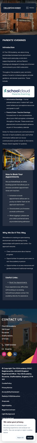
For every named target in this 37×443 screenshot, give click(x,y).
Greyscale (5, 401)
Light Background (8, 414)
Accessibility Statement (10, 392)
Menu (32, 8)
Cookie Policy (7, 383)
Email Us (8, 349)
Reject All (20, 437)
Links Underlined (8, 418)
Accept (29, 437)
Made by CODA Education (13, 396)
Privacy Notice (7, 387)
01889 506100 (10, 345)
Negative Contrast (8, 410)
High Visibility (7, 405)
